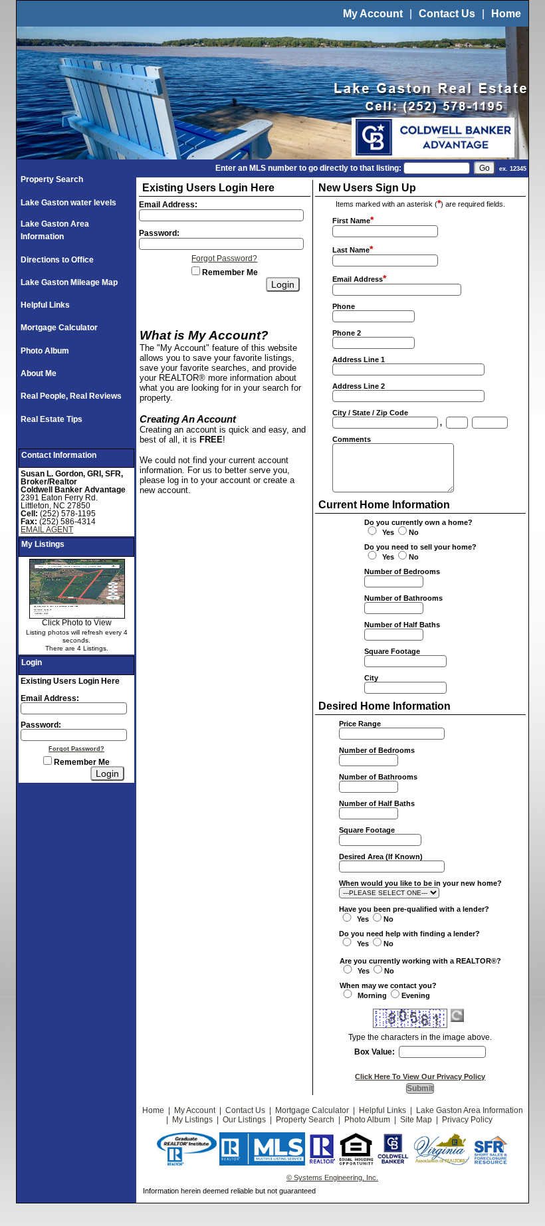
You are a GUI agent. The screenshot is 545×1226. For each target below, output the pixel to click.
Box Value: (374, 1052)
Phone (343, 306)
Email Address (357, 279)
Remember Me (81, 762)
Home (506, 13)
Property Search (52, 179)
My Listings (192, 1119)
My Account (373, 13)
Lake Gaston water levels (68, 202)
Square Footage (392, 651)
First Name (351, 221)
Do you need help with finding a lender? (409, 934)
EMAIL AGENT (47, 529)
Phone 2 (346, 333)
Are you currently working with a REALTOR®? (420, 961)
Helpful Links (45, 305)
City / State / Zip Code (370, 413)
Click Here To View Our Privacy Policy (420, 1076)
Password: (41, 725)
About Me (38, 373)
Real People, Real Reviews (71, 396)
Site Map (416, 1119)
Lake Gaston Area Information (469, 1110)
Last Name (351, 250)
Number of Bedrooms (402, 571)
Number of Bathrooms (403, 598)
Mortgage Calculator (59, 327)
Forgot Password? (76, 749)
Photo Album (45, 351)
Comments (351, 439)
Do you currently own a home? (418, 522)
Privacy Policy (467, 1119)
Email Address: (50, 698)
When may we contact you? (388, 985)
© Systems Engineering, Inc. (332, 1177)
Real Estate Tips (51, 419)
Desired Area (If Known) (381, 857)
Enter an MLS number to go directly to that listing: (308, 168)
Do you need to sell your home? (420, 547)
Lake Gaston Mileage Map (69, 282)
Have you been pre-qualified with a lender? (414, 909)
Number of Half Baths (402, 625)
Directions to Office (57, 259)
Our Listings (244, 1119)
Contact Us (447, 13)
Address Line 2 (358, 386)
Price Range (360, 724)
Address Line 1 (358, 359)
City (371, 678)
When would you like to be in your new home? (420, 883)
